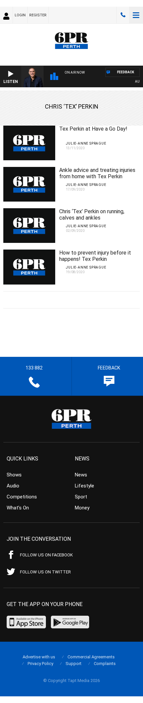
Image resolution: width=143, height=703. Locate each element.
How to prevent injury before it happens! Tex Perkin (95, 256)
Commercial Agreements (91, 656)
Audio (13, 486)
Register (38, 15)
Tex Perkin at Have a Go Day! (93, 129)
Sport (81, 497)
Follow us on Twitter (45, 571)
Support (73, 663)
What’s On (18, 508)
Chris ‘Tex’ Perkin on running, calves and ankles (91, 214)
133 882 (123, 15)
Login (20, 15)
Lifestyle (84, 486)
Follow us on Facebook (46, 554)
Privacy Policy (40, 663)
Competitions (22, 497)
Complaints (105, 663)
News (81, 475)
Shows (14, 475)
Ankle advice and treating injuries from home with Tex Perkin (97, 173)
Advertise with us (39, 656)
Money (82, 508)
